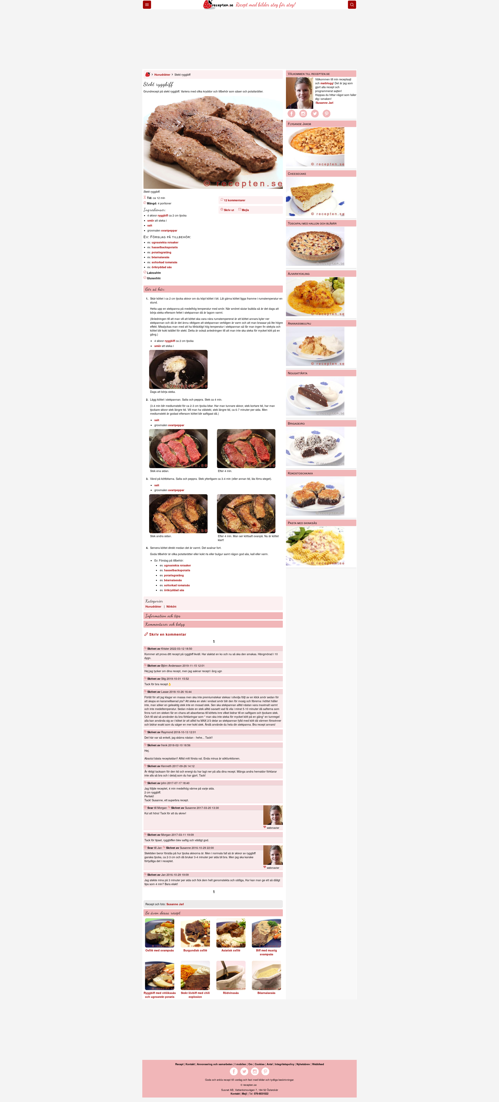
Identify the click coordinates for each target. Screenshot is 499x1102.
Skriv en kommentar (167, 634)
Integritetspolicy (284, 1064)
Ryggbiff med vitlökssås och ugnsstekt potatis (160, 995)
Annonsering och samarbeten (215, 1064)
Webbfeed (318, 1064)
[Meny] (147, 5)
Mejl (244, 1093)
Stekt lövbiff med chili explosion (195, 995)
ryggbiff (163, 215)
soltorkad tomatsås (164, 262)
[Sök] (352, 5)
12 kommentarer (234, 200)
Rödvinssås (231, 993)
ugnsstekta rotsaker (165, 242)
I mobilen (240, 1064)
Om (250, 1064)
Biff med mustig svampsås (266, 952)
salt (149, 225)
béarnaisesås (160, 257)
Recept (179, 1064)
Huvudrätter (162, 74)
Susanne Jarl (175, 904)
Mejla (245, 210)
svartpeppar (169, 230)
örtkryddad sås (162, 267)
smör (150, 220)
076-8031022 (261, 1093)
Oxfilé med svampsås (159, 950)
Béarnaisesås (266, 993)
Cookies (260, 1064)
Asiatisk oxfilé (230, 950)
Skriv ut (229, 210)
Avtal (270, 1064)
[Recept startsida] (218, 8)
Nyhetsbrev (303, 1064)
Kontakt (190, 1064)
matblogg (326, 83)
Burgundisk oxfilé (195, 950)
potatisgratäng (161, 252)
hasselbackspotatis (165, 247)
